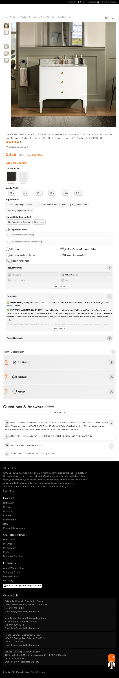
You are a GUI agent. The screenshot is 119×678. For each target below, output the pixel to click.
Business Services (13, 556)
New (5, 523)
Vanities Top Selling (17, 147)
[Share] (113, 17)
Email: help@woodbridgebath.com (24, 585)
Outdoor (7, 511)
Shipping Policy (11, 572)
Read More (8, 491)
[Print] (106, 17)
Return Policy (10, 576)
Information (11, 563)
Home (5, 17)
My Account (9, 548)
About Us (9, 468)
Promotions (9, 519)
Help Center (9, 539)
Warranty (8, 580)
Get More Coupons (16, 162)
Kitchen (7, 515)
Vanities (23, 17)
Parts (6, 552)
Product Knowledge (14, 528)
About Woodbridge (13, 568)
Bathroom (14, 17)
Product (8, 498)
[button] (59, 425)
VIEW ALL (58, 412)
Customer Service (15, 534)
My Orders (9, 543)
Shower (7, 507)
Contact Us (10, 595)
